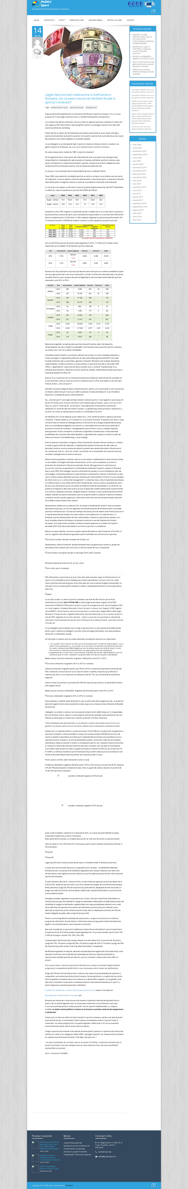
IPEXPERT (69, 1185)
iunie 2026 (137, 148)
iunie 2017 (137, 190)
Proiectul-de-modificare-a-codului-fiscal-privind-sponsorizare (70, 990)
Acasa (36, 20)
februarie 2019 (139, 174)
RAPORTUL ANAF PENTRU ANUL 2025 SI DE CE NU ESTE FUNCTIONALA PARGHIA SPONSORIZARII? (143, 39)
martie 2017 (138, 200)
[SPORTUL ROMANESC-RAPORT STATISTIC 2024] (36, 1169)
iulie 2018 (137, 181)
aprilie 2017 (138, 197)
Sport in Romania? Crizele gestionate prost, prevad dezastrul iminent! (143, 64)
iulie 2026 (137, 145)
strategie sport (91, 107)
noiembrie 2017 (139, 187)
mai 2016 (137, 220)
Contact (130, 20)
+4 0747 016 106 (104, 1152)
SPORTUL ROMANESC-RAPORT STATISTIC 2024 (143, 57)
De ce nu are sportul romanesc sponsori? (143, 91)
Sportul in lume (114, 20)
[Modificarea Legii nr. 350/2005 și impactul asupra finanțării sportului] (36, 1158)
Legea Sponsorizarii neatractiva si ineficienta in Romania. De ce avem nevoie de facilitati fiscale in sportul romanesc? (80, 98)
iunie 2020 (137, 158)
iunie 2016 (137, 216)
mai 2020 (137, 161)
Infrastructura (76, 20)
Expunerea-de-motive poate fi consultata (61, 995)
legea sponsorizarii (76, 107)
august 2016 (138, 210)
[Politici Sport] (62, 3)
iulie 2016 (137, 213)
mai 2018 (137, 184)
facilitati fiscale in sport (59, 107)
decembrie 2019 (140, 167)
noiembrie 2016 (139, 203)
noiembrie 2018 (139, 177)
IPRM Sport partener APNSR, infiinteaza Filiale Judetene (143, 72)
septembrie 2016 (140, 207)
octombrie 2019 (139, 171)
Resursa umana (95, 20)
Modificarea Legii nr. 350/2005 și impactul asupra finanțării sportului (142, 50)
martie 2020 (138, 164)
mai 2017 (137, 194)
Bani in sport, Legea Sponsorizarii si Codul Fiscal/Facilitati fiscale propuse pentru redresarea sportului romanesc (142, 106)
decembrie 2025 (140, 151)
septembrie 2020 (140, 154)
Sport (61, 20)
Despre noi (49, 20)
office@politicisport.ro (107, 1156)
